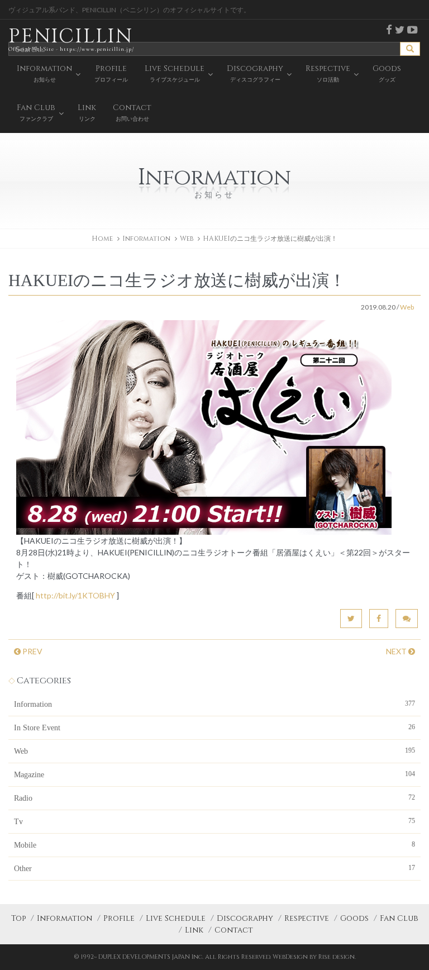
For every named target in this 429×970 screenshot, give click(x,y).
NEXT (397, 651)
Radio (214, 797)
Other (214, 868)
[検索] (410, 49)
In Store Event (214, 727)
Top (18, 918)
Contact (233, 930)
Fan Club (399, 918)
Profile (119, 918)
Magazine (214, 774)
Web (186, 238)
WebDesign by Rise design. (314, 957)
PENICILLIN (71, 38)
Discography (245, 918)
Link (194, 930)
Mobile (214, 844)
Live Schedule (176, 918)
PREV (31, 651)
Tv (214, 821)
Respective (306, 918)
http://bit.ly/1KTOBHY (75, 595)
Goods (354, 918)
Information (214, 704)
